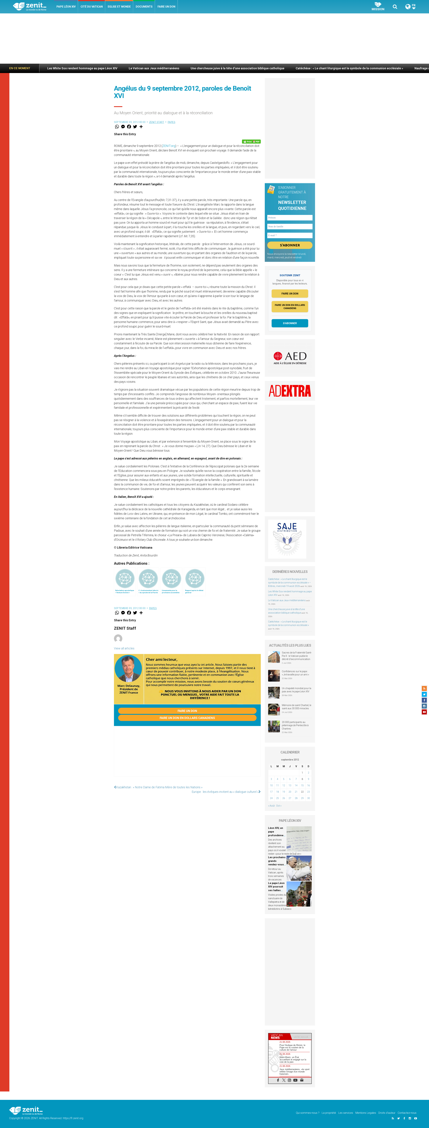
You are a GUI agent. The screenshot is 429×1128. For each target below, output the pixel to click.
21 (296, 791)
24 (271, 798)
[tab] (279, 1036)
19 (283, 791)
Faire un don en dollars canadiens (187, 718)
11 (277, 785)
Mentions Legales (365, 1112)
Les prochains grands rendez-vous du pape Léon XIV (277, 864)
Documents (144, 6)
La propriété (329, 1112)
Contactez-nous (407, 1112)
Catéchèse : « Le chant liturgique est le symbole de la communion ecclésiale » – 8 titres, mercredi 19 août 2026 (289, 582)
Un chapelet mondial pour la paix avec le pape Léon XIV (296, 690)
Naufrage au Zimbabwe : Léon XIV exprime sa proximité (373, 68)
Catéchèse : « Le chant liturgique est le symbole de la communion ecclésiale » (269, 68)
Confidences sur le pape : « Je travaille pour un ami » (296, 673)
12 (283, 785)
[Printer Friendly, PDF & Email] (251, 142)
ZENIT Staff (156, 122)
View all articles (124, 648)
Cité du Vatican (92, 6)
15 (302, 785)
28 (296, 798)
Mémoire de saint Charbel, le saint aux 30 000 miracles (296, 707)
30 (308, 798)
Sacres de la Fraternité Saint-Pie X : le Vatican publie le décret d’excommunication (297, 655)
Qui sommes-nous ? (307, 1112)
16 (308, 785)
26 (283, 798)
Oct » (278, 805)
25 (277, 798)
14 (296, 785)
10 (271, 785)
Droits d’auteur (386, 1112)
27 (290, 798)
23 (308, 791)
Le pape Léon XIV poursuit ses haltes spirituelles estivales (276, 890)
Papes (171, 122)
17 (271, 791)
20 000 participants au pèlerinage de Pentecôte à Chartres (295, 725)
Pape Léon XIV (66, 6)
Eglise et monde (119, 6)
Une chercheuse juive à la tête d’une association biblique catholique (158, 68)
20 (290, 791)
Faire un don (166, 6)
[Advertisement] (214, 38)
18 (277, 791)
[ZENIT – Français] (33, 6)
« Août (271, 805)
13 (290, 785)
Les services (345, 1112)
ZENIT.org (168, 146)
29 (302, 798)
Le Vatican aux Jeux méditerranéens (74, 68)
